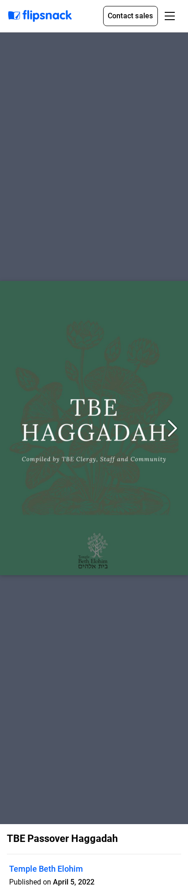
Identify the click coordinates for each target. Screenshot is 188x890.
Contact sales (130, 15)
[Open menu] (170, 16)
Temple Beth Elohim (46, 869)
